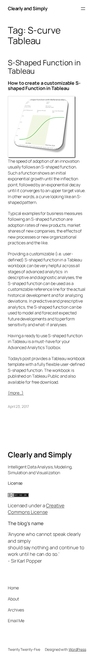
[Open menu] (83, 9)
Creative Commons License (36, 508)
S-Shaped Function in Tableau (44, 67)
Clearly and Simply (27, 8)
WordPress (77, 649)
